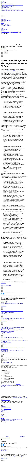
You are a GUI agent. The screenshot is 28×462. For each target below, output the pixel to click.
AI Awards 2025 (11, 70)
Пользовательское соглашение (8, 420)
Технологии (3, 21)
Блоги (2, 28)
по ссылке (3, 283)
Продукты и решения (6, 20)
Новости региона (5, 24)
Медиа (2, 30)
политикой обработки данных (19, 397)
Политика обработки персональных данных (11, 419)
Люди (2, 411)
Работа (2, 23)
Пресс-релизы (4, 29)
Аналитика (3, 19)
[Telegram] (1, 294)
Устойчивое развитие (6, 25)
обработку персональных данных (11, 384)
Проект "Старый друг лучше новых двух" (11, 32)
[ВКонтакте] (3, 294)
